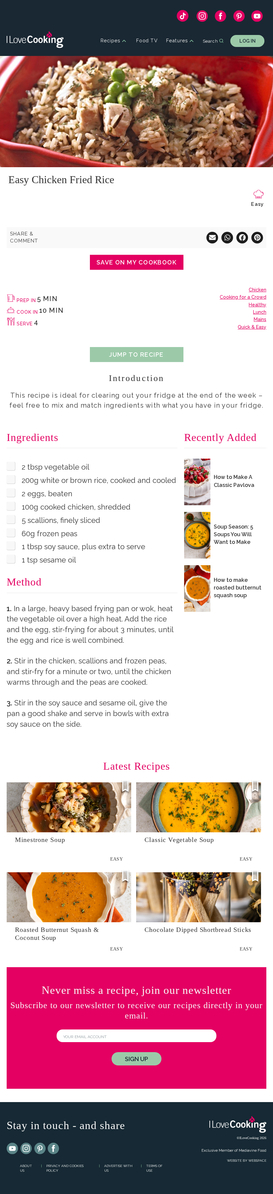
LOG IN (247, 41)
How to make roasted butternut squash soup (237, 587)
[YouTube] (257, 17)
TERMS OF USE (154, 1168)
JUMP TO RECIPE (136, 354)
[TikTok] (182, 17)
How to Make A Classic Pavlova (234, 481)
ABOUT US (26, 1168)
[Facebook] (220, 17)
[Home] (35, 41)
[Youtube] (13, 1149)
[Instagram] (202, 17)
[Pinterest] (239, 17)
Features (177, 41)
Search (210, 40)
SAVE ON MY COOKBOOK (136, 262)
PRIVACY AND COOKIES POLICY (65, 1168)
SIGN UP (136, 1058)
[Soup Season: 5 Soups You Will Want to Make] (197, 535)
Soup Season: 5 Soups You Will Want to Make (233, 534)
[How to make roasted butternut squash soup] (197, 588)
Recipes (110, 41)
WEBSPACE (257, 1160)
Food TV (147, 41)
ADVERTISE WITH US (118, 1168)
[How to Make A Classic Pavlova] (197, 482)
